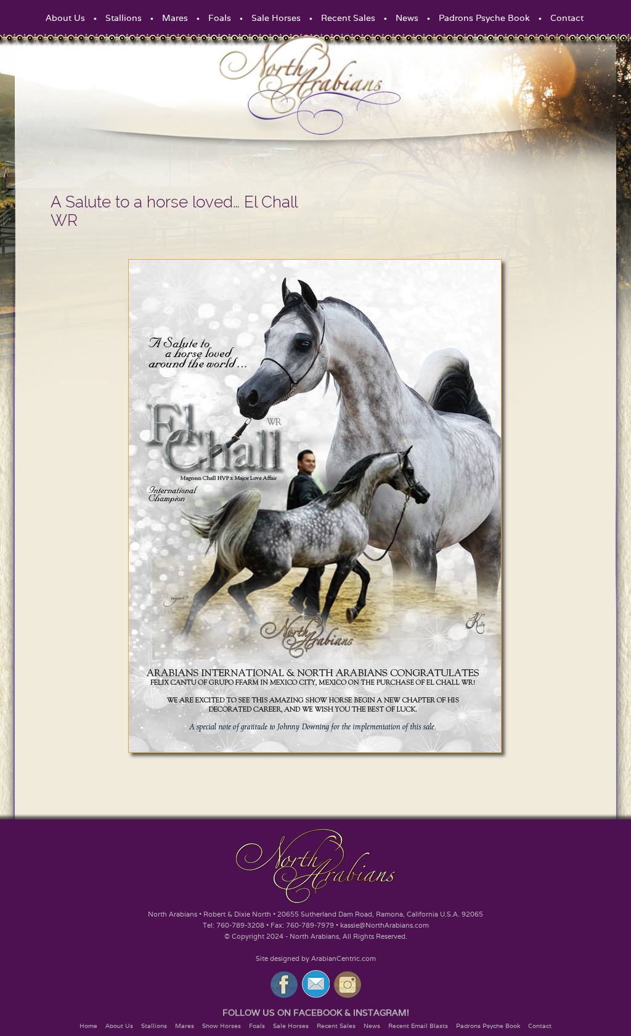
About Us (65, 17)
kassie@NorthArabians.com (384, 925)
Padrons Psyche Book (484, 17)
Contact (567, 17)
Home (88, 1026)
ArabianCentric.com (343, 958)
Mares (175, 17)
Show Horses (221, 1026)
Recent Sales (348, 17)
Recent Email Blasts (418, 1026)
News (407, 17)
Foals (219, 17)
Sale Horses (276, 17)
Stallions (123, 17)
